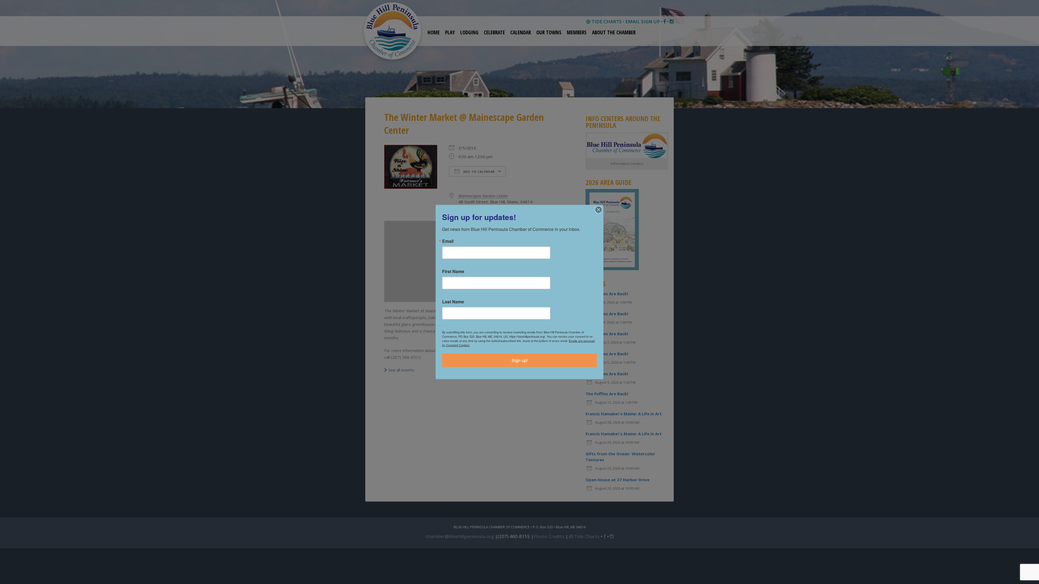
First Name (453, 271)
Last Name (453, 302)
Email (447, 241)
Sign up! (520, 360)
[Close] (598, 210)
